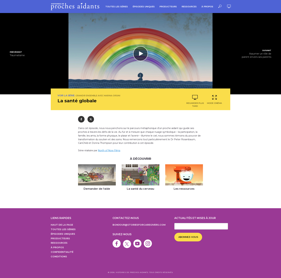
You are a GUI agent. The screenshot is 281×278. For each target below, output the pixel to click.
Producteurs (168, 6)
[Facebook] (117, 241)
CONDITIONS (59, 256)
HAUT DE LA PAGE (62, 224)
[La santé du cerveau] (140, 174)
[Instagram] (149, 241)
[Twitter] (128, 241)
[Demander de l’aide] (97, 175)
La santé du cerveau (140, 188)
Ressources (189, 6)
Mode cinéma (214, 103)
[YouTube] (138, 241)
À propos (207, 6)
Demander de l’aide (97, 188)
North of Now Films (109, 150)
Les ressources (184, 188)
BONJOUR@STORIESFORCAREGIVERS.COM (139, 224)
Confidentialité (62, 252)
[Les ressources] (184, 174)
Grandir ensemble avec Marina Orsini (98, 95)
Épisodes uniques (144, 6)
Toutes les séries (116, 6)
